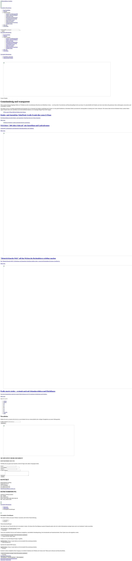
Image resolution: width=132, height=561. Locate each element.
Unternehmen (4, 467)
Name (2, 466)
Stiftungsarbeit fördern (8, 58)
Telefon (2, 468)
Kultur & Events (9, 16)
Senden (2, 476)
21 (3, 406)
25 (3, 411)
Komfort (5, 521)
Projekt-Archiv (9, 23)
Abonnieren (3, 423)
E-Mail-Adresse (4, 421)
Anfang (5, 401)
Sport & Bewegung (10, 20)
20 (3, 404)
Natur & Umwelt (9, 21)
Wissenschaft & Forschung (12, 22)
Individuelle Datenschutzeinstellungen (9, 558)
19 (3, 403)
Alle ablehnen (3, 557)
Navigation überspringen (6, 7)
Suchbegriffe (3, 29)
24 (3, 409)
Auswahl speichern (12, 528)
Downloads (5, 26)
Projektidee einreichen (8, 56)
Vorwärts (5, 412)
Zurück (4, 402)
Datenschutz (6, 508)
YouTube (4, 554)
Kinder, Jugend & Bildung (12, 15)
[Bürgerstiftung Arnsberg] (6, 1)
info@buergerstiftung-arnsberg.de (8, 488)
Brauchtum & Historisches (12, 17)
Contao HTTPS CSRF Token (8, 536)
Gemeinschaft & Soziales (11, 18)
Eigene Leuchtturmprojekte (12, 13)
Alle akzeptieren (4, 528)
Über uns (5, 25)
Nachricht (3, 475)
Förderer (5, 11)
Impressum (5, 506)
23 (3, 408)
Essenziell (5, 520)
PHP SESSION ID (6, 542)
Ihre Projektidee (6, 10)
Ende (4, 413)
